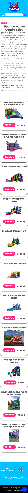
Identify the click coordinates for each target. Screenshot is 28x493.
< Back (4, 23)
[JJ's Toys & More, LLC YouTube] (16, 477)
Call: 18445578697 (7, 469)
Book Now (9, 125)
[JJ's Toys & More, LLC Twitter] (12, 477)
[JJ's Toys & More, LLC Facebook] (7, 477)
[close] (26, 2)
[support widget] (24, 489)
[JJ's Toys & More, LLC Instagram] (21, 477)
